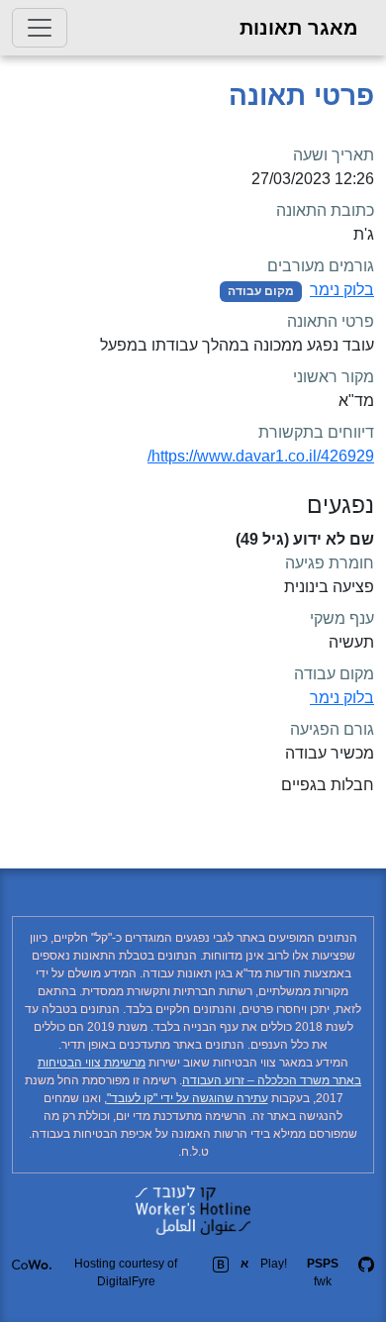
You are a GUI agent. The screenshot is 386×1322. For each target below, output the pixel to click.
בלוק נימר (342, 289)
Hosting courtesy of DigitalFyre (125, 1272)
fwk (322, 1272)
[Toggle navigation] (39, 28)
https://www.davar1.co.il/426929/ (260, 456)
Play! (273, 1264)
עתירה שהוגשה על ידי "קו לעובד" (187, 1098)
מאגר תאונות (299, 28)
